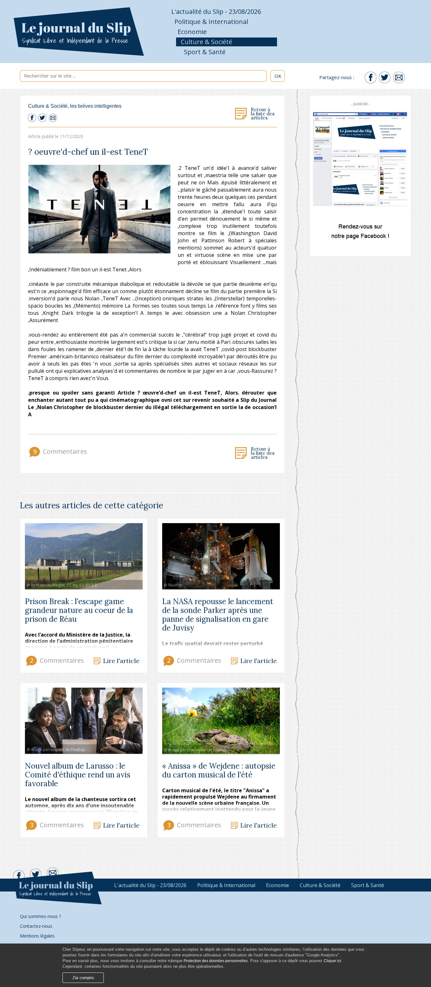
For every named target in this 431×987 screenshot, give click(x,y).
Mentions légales (37, 935)
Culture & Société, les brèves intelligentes (74, 106)
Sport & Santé (205, 52)
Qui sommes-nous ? (40, 916)
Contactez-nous (36, 926)
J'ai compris (83, 977)
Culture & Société (206, 42)
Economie (192, 31)
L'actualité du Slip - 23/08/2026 (216, 11)
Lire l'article (121, 661)
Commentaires (59, 451)
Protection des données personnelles (216, 961)
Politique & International (211, 21)
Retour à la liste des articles (263, 113)
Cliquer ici (332, 961)
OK (278, 76)
